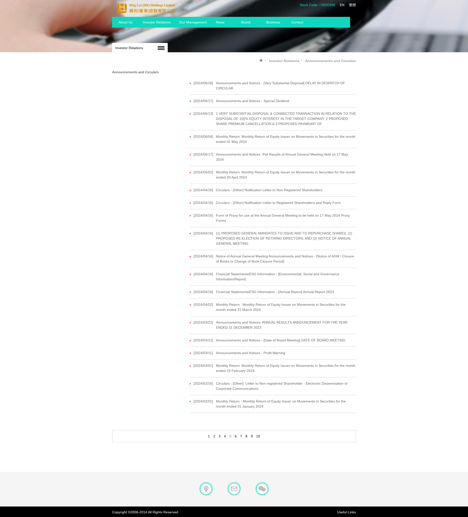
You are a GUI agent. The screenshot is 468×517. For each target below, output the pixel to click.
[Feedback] (234, 489)
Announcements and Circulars (330, 61)
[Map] (206, 489)
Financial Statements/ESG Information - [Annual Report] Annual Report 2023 (275, 292)
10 (258, 436)
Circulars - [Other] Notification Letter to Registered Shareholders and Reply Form (278, 203)
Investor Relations (129, 48)
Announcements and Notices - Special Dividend (252, 101)
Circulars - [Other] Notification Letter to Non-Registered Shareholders (269, 190)
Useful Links (346, 512)
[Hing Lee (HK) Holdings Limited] (146, 8)
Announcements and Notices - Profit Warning (250, 353)
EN (342, 5)
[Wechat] (262, 489)
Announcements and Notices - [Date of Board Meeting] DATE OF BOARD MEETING (280, 340)
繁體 (352, 5)
